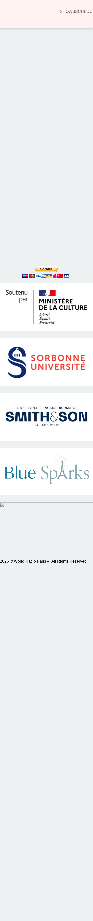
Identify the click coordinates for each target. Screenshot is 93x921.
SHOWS (67, 11)
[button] (10, 65)
